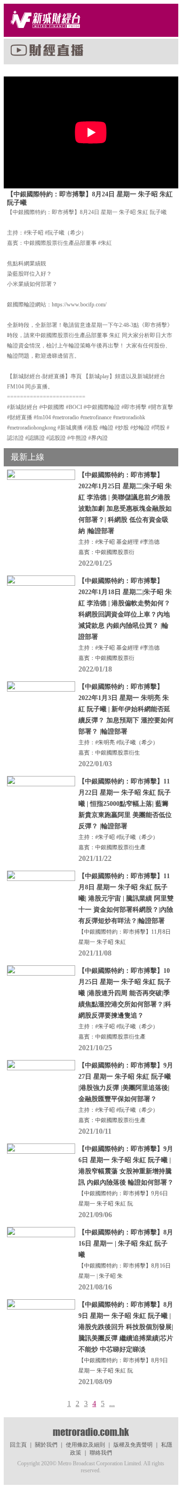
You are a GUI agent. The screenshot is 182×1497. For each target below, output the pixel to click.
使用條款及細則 (85, 1445)
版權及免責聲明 (133, 1445)
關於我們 (46, 1445)
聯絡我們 (101, 1452)
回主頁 (18, 1445)
